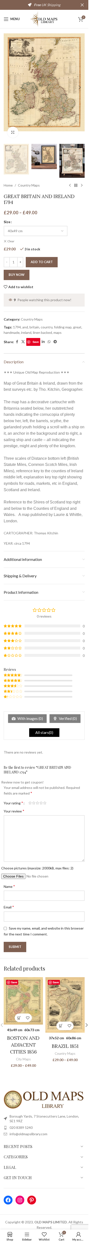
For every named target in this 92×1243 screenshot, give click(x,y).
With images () (30, 718)
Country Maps (29, 185)
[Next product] (82, 186)
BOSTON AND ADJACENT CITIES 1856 (23, 1045)
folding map (63, 327)
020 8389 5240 (21, 1127)
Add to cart (42, 262)
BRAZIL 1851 (65, 1046)
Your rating (13, 803)
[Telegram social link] (55, 341)
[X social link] (23, 341)
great (77, 327)
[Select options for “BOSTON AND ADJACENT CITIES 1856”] (19, 1017)
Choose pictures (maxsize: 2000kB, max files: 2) (37, 868)
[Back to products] (76, 186)
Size (7, 222)
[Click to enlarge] (12, 132)
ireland (26, 332)
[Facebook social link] (17, 341)
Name (9, 886)
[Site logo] (44, 18)
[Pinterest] (31, 1200)
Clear (10, 241)
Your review (14, 811)
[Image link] (44, 1099)
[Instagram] (19, 1200)
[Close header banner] (82, 5)
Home (8, 185)
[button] (8, 87)
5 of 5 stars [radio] (45, 803)
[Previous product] (70, 186)
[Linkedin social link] (43, 341)
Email (9, 907)
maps (57, 332)
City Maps (23, 1059)
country (47, 327)
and (25, 327)
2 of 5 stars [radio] (34, 803)
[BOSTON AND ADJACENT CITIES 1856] (23, 1001)
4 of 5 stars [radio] (41, 803)
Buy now (17, 275)
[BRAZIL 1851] (65, 1005)
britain (34, 327)
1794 (17, 327)
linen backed (42, 332)
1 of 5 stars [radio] (30, 803)
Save (36, 342)
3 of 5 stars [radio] (37, 803)
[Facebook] (8, 1200)
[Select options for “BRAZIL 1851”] (60, 1026)
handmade (12, 332)
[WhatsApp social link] (49, 341)
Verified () (67, 718)
